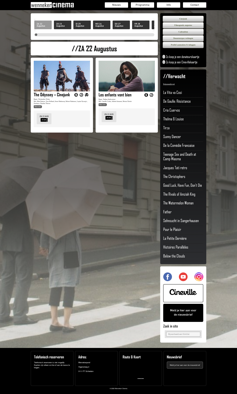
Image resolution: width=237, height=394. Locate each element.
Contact (194, 4)
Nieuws (116, 4)
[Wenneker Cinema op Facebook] (167, 280)
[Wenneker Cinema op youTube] (183, 280)
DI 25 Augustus (80, 25)
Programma (142, 4)
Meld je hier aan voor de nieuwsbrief (183, 312)
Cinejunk (183, 19)
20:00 (108, 118)
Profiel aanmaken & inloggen (183, 45)
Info (169, 4)
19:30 (44, 120)
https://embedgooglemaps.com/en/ (141, 378)
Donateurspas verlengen (183, 38)
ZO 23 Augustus (60, 25)
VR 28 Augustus (138, 25)
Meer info (38, 106)
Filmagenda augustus (183, 25)
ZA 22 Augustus (41, 25)
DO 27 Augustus (119, 25)
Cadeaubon (183, 32)
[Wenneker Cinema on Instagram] (198, 280)
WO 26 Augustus (99, 25)
